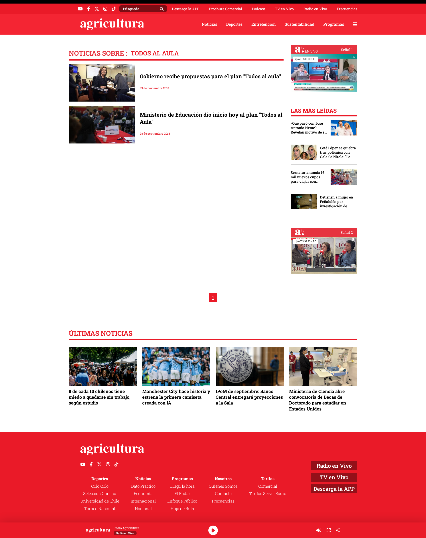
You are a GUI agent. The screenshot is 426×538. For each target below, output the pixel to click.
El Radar (182, 493)
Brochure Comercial (225, 9)
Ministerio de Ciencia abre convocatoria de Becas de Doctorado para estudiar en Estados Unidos (317, 400)
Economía (143, 493)
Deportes (234, 24)
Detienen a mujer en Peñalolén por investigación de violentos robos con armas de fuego (336, 201)
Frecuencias (347, 9)
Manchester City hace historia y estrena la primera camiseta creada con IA (176, 397)
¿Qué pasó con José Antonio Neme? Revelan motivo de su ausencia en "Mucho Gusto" (309, 127)
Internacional (143, 501)
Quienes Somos (223, 486)
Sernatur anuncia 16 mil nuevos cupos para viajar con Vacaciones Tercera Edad (307, 177)
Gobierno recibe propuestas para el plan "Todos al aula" (210, 76)
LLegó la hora (182, 486)
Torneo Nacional (99, 508)
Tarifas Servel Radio (267, 493)
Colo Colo (99, 486)
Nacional (143, 508)
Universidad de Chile (99, 501)
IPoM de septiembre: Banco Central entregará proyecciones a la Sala (249, 397)
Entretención (263, 24)
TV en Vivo (284, 9)
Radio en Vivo (315, 9)
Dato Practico (143, 486)
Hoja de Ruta (182, 508)
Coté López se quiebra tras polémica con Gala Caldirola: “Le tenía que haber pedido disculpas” (338, 152)
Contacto (223, 493)
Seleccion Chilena (99, 493)
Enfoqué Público (182, 501)
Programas (333, 24)
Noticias (209, 24)
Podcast (258, 9)
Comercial (267, 486)
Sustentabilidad (299, 24)
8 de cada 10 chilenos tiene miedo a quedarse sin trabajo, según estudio (99, 397)
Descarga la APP (185, 8)
